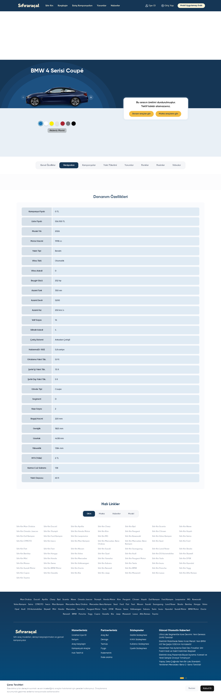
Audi (23, 609)
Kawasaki (196, 600)
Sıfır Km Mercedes (79, 559)
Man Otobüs (26, 600)
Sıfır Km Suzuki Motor (26, 568)
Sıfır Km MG (103, 536)
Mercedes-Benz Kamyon (100, 604)
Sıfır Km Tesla (131, 563)
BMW (74, 614)
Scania (65, 600)
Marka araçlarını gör (168, 114)
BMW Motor (193, 609)
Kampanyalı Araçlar (81, 648)
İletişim (75, 640)
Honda (61, 609)
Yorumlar (101, 6)
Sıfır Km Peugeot (132, 531)
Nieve (73, 600)
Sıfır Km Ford (184, 541)
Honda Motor (109, 600)
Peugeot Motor (93, 609)
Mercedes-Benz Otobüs (77, 604)
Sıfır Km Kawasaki (133, 536)
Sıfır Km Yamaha (105, 559)
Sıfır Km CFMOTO (24, 541)
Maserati (126, 614)
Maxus (118, 609)
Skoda (180, 604)
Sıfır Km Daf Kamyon (26, 536)
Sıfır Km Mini (22, 559)
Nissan (140, 604)
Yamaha (81, 609)
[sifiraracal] (28, 5)
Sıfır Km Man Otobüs (26, 527)
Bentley (188, 604)
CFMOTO (39, 604)
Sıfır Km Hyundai (186, 563)
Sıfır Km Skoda (185, 549)
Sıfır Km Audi (130, 554)
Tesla (154, 609)
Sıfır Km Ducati (50, 527)
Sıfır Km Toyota (23, 578)
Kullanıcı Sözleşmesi (139, 644)
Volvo (204, 604)
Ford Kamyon (167, 600)
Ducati (37, 600)
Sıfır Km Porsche (159, 568)
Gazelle (105, 614)
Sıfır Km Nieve (185, 527)
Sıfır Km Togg (185, 568)
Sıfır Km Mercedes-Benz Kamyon (136, 542)
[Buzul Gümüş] (57, 123)
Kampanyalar (89, 165)
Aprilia (45, 600)
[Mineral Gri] (68, 123)
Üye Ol (152, 6)
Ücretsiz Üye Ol (79, 635)
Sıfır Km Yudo (158, 559)
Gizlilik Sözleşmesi (138, 635)
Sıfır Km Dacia (77, 568)
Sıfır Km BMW (131, 568)
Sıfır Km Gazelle (51, 573)
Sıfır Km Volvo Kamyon (162, 536)
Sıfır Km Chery (104, 527)
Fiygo (103, 648)
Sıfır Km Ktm (103, 531)
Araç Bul (105, 635)
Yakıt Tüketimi (110, 165)
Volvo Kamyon (20, 604)
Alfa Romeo (145, 614)
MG (188, 600)
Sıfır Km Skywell (186, 554)
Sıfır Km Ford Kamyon (53, 536)
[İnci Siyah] (74, 123)
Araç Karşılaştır (79, 644)
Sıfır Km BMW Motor (52, 568)
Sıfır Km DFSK (185, 559)
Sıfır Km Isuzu (158, 563)
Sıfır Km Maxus (23, 563)
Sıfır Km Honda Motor (80, 531)
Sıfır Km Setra (185, 536)
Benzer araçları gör (141, 114)
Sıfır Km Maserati (132, 573)
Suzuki (148, 604)
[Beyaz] (46, 123)
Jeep (118, 614)
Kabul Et (207, 688)
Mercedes (70, 609)
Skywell (47, 609)
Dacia (203, 609)
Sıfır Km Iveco (50, 541)
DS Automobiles (34, 609)
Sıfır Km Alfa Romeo (188, 573)
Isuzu (160, 609)
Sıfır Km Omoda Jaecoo (27, 531)
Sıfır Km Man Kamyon (80, 541)
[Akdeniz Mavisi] (40, 123)
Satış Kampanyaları (82, 6)
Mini (54, 609)
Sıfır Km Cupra (23, 573)
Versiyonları (68, 165)
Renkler (145, 165)
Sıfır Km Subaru (105, 563)
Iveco (47, 604)
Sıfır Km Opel (104, 554)
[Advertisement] (110, 35)
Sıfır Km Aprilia (77, 527)
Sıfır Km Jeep (104, 573)
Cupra (97, 614)
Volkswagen (135, 609)
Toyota (155, 614)
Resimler (160, 165)
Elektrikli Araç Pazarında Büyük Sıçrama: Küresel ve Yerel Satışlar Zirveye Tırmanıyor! (183, 656)
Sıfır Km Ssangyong (134, 549)
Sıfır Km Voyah (185, 531)
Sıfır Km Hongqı (50, 554)
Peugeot (126, 600)
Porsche (82, 614)
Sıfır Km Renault (105, 568)
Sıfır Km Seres (50, 563)
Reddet (191, 688)
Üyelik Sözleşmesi (138, 648)
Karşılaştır (63, 6)
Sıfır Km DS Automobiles (163, 554)
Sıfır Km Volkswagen (80, 563)
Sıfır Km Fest (49, 549)
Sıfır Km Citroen (159, 531)
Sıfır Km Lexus (158, 573)
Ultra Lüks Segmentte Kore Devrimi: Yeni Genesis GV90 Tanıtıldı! (182, 636)
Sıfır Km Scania (159, 527)
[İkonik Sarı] (52, 123)
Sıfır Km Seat (158, 541)
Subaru (146, 609)
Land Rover (170, 604)
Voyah (144, 600)
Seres (125, 609)
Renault (66, 614)
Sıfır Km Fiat (22, 549)
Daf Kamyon (154, 600)
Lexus (135, 614)
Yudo (104, 609)
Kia (112, 614)
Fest (133, 604)
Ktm (119, 600)
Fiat (127, 604)
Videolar (176, 165)
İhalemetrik (106, 653)
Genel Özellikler (47, 165)
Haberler (115, 6)
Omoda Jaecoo (85, 600)
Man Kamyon (58, 604)
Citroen (135, 600)
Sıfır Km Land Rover (160, 549)
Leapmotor (180, 600)
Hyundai (169, 609)
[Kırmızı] (63, 123)
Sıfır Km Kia (76, 573)
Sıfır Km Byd (130, 527)
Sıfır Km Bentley (23, 554)
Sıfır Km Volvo (77, 554)
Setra (30, 604)
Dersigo (104, 640)
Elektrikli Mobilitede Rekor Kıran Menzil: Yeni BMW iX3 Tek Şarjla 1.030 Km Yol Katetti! (182, 643)
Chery (52, 600)
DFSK (111, 609)
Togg (90, 614)
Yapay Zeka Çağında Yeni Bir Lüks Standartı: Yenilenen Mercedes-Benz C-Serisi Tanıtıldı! (180, 663)
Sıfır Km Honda (50, 559)
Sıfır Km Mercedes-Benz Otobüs (108, 542)
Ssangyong (158, 604)
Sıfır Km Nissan (77, 549)
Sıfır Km (49, 6)
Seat (115, 604)
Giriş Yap (169, 6)
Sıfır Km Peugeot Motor (135, 559)
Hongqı (197, 604)
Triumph (97, 600)
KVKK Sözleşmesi (138, 640)
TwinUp (104, 644)
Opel (17, 609)
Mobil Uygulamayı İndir (191, 6)
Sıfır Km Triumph (51, 531)
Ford (122, 604)
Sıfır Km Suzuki (104, 549)
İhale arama (106, 657)
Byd (59, 600)
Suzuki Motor (180, 609)
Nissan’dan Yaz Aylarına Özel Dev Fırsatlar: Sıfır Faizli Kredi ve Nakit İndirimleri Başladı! (181, 649)
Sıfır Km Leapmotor (79, 536)
